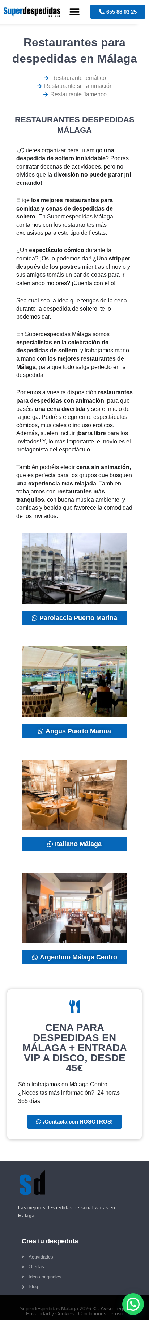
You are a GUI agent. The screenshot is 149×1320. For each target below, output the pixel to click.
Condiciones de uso (100, 1313)
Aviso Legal (114, 1308)
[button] (74, 12)
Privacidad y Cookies (50, 1313)
